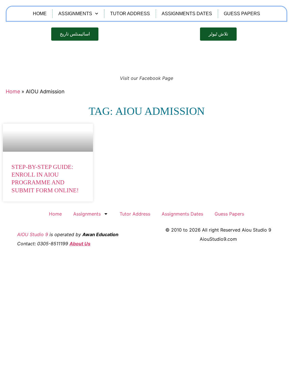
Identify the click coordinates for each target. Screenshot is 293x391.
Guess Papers (242, 13)
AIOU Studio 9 (32, 234)
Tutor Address (130, 13)
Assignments (75, 13)
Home (40, 13)
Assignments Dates (187, 13)
